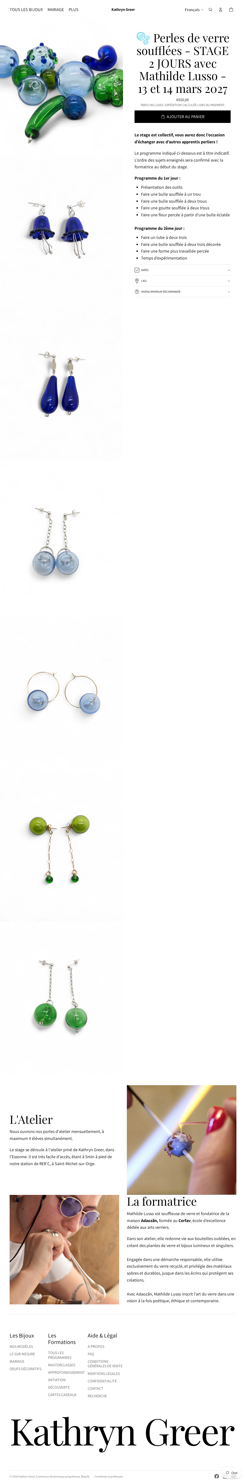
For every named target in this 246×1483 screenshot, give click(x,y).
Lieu (144, 281)
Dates (144, 270)
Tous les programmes (59, 1355)
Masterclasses (61, 1365)
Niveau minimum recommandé (160, 291)
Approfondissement (66, 1372)
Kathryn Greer (26, 1476)
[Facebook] (217, 1476)
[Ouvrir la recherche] (210, 9)
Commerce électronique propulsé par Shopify (63, 1476)
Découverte (59, 1387)
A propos (96, 1346)
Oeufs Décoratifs (25, 1368)
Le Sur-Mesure (22, 1353)
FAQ (91, 1353)
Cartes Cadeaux (62, 1394)
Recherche (97, 1395)
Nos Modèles (21, 1346)
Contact (95, 1388)
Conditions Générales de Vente (105, 1363)
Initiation (57, 1379)
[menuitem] (73, 10)
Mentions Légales (104, 1373)
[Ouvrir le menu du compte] (220, 9)
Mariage (17, 1361)
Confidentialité (102, 1381)
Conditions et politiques (108, 1476)
